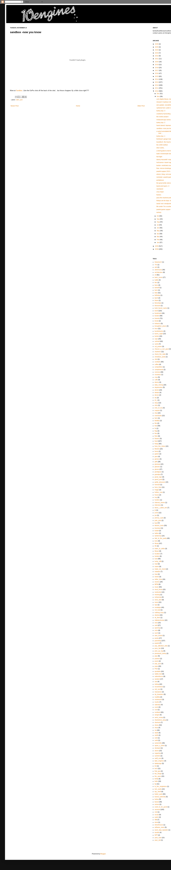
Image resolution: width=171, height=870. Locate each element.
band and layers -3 (162, 186)
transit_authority (160, 797)
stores (157, 751)
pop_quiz (158, 664)
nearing (157, 595)
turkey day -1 (160, 136)
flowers (157, 438)
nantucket (158, 592)
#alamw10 (158, 262)
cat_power (158, 346)
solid (156, 740)
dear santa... (160, 148)
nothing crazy (159, 612)
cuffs (156, 380)
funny (156, 451)
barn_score (158, 277)
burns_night (159, 334)
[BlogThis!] (18, 97)
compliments (159, 369)
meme (157, 577)
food (156, 441)
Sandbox (19, 90)
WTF (156, 835)
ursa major (160, 192)
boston (157, 316)
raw (156, 681)
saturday (157, 705)
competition (158, 367)
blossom (157, 305)
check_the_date (160, 354)
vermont (157, 809)
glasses (157, 467)
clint (156, 359)
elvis (156, 405)
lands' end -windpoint (163, 203)
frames (158, 195)
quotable (158, 671)
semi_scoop (159, 717)
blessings (158, 303)
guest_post (158, 479)
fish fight (159, 157)
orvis (156, 630)
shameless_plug (160, 720)
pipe (156, 656)
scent (156, 707)
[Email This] (16, 97)
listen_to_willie (160, 548)
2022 (157, 56)
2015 (157, 76)
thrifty (156, 779)
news (156, 602)
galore (157, 454)
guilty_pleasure (160, 482)
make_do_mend (160, 569)
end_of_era (158, 408)
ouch (156, 633)
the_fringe (158, 774)
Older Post (141, 106)
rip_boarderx (159, 694)
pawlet (157, 643)
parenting (158, 641)
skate (156, 733)
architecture (159, 272)
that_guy (157, 771)
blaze (156, 300)
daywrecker (158, 387)
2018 (157, 67)
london (157, 556)
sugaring (158, 753)
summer (157, 756)
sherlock (157, 722)
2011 (157, 88)
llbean (157, 551)
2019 (157, 64)
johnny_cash (159, 518)
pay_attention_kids (161, 646)
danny (157, 382)
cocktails (157, 362)
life (156, 546)
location (157, 554)
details (157, 392)
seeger (157, 715)
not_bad (157, 610)
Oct (158, 216)
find (156, 426)
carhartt (157, 341)
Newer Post (15, 106)
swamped (159, 189)
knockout (158, 528)
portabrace (160, 180)
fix (155, 428)
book (156, 311)
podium (157, 658)
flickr (156, 436)
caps (156, 339)
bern (156, 290)
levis (156, 541)
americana (158, 270)
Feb (158, 239)
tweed (157, 802)
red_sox (157, 689)
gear (156, 456)
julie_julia (158, 520)
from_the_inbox (160, 446)
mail (156, 564)
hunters (157, 500)
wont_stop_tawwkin (161, 830)
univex (157, 804)
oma (156, 623)
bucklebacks (159, 331)
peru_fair (158, 648)
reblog (157, 684)
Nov (158, 96)
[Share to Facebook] (23, 97)
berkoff (157, 288)
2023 (157, 53)
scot (156, 710)
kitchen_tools (159, 525)
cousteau (158, 374)
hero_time (158, 487)
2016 (157, 73)
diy (156, 398)
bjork (156, 298)
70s (156, 265)
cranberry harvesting (163, 114)
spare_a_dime (159, 745)
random (157, 679)
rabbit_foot (158, 674)
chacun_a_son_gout (162, 349)
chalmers (158, 352)
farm (156, 418)
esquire (157, 410)
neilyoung (158, 597)
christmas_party (160, 357)
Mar (158, 236)
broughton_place (160, 326)
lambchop (158, 536)
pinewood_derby (160, 653)
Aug (158, 222)
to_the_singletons (161, 786)
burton (157, 336)
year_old (158, 840)
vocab (157, 815)
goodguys (158, 472)
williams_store (159, 827)
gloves (157, 469)
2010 (157, 91)
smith (156, 735)
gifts (156, 462)
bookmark (158, 313)
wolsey (158, 212)
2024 (157, 50)
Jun (158, 228)
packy (157, 638)
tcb (156, 766)
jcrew (156, 513)
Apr (158, 234)
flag (156, 431)
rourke (157, 702)
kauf (156, 523)
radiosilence (159, 676)
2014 (157, 79)
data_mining (159, 385)
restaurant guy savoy (163, 120)
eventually (158, 415)
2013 (157, 82)
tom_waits (158, 789)
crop (156, 377)
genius (157, 459)
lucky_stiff (158, 561)
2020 (157, 62)
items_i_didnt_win (161, 508)
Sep (158, 219)
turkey (157, 799)
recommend (159, 687)
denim (157, 390)
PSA (156, 669)
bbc (156, 282)
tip (155, 784)
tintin (156, 781)
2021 (157, 59)
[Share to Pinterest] (25, 97)
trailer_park (19, 99)
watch (157, 817)
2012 (157, 85)
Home (78, 106)
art (155, 275)
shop (156, 727)
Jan (158, 242)
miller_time (158, 579)
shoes (157, 725)
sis (155, 730)
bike (156, 293)
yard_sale (158, 838)
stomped (157, 748)
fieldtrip (157, 421)
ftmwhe (157, 449)
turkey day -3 (160, 111)
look (156, 559)
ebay (156, 403)
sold (156, 738)
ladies (157, 533)
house (157, 495)
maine (157, 566)
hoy (156, 497)
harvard (157, 484)
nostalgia (158, 607)
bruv (156, 328)
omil (156, 625)
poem (156, 661)
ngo (156, 605)
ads (156, 267)
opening (157, 628)
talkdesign (158, 763)
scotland (157, 712)
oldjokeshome (159, 620)
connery (157, 372)
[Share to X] (21, 97)
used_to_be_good (161, 807)
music (157, 587)
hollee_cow (158, 492)
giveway (157, 464)
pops (156, 666)
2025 (157, 47)
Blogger (103, 854)
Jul (158, 225)
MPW (156, 584)
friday (156, 444)
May (158, 231)
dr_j (156, 400)
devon (157, 395)
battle (156, 280)
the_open (158, 776)
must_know (158, 589)
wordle (157, 832)
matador (157, 571)
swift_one (158, 758)
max (156, 574)
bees (156, 285)
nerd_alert (158, 600)
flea (156, 433)
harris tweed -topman (163, 125)
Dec (158, 93)
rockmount (158, 699)
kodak (157, 531)
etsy (156, 413)
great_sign (158, 477)
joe (156, 515)
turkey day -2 (160, 122)
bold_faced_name (161, 308)
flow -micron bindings (163, 168)
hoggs (157, 490)
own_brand (158, 635)
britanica (157, 323)
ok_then (157, 617)
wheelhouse (159, 825)
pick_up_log (159, 651)
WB (156, 820)
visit (156, 812)
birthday (157, 295)
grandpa (157, 474)
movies (157, 582)
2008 (157, 249)
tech (156, 768)
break (156, 321)
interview (158, 505)
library (157, 543)
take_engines (159, 761)
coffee (157, 364)
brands (157, 318)
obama (157, 615)
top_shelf (158, 791)
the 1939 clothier (162, 145)
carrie (156, 344)
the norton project (162, 117)
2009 (157, 246)
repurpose (158, 692)
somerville (158, 743)
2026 (157, 44)
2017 (157, 70)
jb (155, 510)
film (156, 423)
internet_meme (160, 502)
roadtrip (157, 697)
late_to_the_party (160, 538)
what (156, 822)
